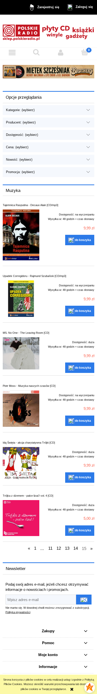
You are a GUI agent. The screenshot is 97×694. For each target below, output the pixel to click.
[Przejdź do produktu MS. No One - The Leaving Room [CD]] (21, 353)
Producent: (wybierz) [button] (21, 122)
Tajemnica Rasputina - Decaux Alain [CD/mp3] (30, 205)
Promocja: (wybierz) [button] (20, 172)
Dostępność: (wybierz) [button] (22, 135)
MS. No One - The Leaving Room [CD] (26, 332)
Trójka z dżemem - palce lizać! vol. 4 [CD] (28, 495)
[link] (48, 71)
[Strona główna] (48, 31)
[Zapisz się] (84, 599)
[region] (48, 71)
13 (67, 548)
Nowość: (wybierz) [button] (19, 159)
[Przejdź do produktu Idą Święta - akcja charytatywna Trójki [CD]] (21, 463)
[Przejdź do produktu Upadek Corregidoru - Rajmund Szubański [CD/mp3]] (21, 298)
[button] (12, 53)
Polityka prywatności (17, 612)
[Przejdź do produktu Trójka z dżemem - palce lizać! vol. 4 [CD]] (21, 518)
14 (75, 548)
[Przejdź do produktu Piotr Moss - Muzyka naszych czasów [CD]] (21, 408)
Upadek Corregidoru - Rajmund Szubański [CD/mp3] (34, 275)
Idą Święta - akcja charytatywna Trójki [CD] (29, 442)
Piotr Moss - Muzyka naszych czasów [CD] (29, 385)
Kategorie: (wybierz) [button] (20, 110)
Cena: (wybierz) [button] (17, 147)
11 (50, 548)
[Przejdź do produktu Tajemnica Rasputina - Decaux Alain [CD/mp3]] (21, 235)
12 (58, 548)
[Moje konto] (60, 53)
